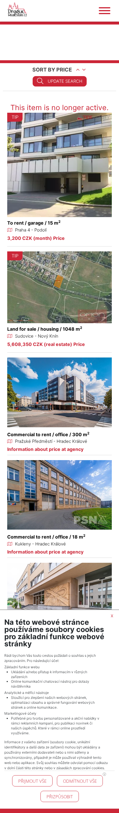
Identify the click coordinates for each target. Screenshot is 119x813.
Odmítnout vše (80, 781)
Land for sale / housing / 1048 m (44, 329)
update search (65, 81)
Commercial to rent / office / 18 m (46, 537)
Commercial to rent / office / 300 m (48, 434)
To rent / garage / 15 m (34, 223)
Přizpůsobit (60, 796)
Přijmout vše (32, 781)
